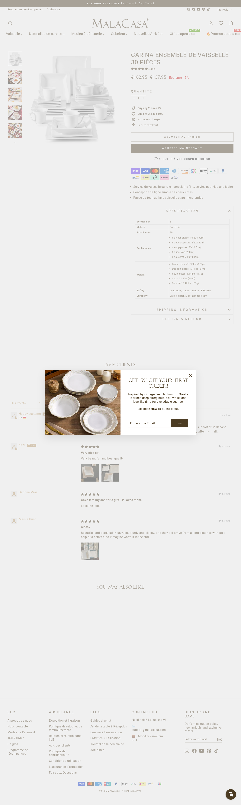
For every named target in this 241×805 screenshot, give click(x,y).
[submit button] (179, 423)
